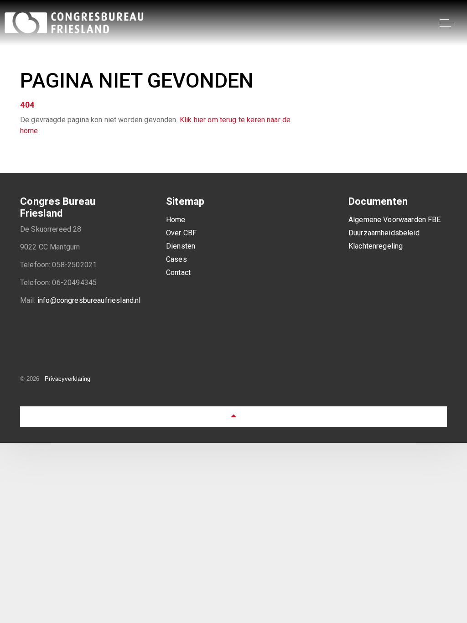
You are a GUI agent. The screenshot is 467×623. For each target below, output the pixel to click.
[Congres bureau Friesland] (75, 22)
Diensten (180, 246)
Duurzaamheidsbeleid (384, 232)
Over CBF (181, 232)
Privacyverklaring (67, 378)
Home (176, 219)
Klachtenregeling (375, 246)
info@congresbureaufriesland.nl (89, 300)
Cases (176, 259)
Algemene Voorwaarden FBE (394, 219)
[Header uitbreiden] (453, 23)
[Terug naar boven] (233, 416)
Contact (178, 272)
